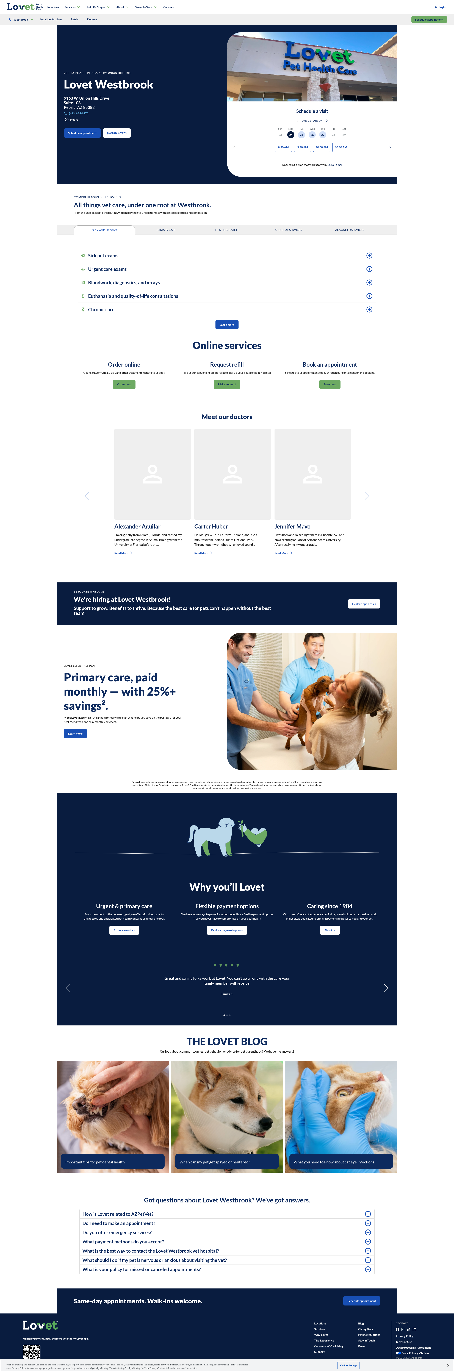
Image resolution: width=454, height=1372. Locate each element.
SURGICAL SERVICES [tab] (288, 229)
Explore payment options (227, 930)
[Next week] (326, 120)
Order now (124, 384)
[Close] (448, 1365)
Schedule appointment (429, 19)
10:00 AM (322, 147)
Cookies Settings (348, 1365)
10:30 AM (341, 147)
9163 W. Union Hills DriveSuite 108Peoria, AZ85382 (86, 103)
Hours (74, 119)
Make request (227, 384)
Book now (330, 384)
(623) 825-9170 (116, 133)
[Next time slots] (390, 147)
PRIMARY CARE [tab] (166, 229)
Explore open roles (364, 603)
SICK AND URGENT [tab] (104, 230)
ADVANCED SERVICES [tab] (349, 229)
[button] (227, 255)
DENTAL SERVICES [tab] (227, 229)
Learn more (227, 324)
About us (330, 930)
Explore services (124, 930)
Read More (121, 553)
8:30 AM (283, 147)
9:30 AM (302, 147)
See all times (335, 164)
